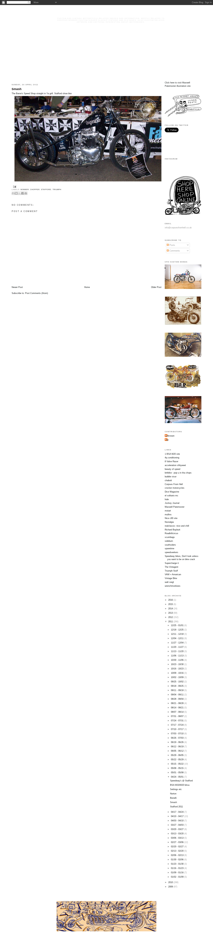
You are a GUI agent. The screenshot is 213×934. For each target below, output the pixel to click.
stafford (46, 189)
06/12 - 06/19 (177, 746)
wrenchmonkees (172, 586)
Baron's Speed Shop (26, 93)
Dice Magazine (172, 491)
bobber (25, 189)
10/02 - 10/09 (177, 677)
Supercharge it (172, 563)
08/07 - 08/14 (177, 712)
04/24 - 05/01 (177, 777)
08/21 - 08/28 (177, 703)
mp (167, 440)
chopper (35, 189)
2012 (171, 617)
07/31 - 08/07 (177, 716)
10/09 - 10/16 (177, 673)
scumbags (170, 537)
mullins (168, 514)
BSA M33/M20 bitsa (179, 785)
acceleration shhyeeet (175, 465)
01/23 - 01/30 (177, 864)
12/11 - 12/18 (177, 634)
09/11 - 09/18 (177, 690)
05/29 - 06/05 (177, 755)
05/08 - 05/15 (177, 768)
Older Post (156, 287)
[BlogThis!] (16, 193)
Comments (174, 250)
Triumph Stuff (171, 571)
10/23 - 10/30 (177, 664)
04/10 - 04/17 (177, 816)
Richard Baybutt (172, 529)
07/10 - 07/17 (177, 729)
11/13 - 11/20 (177, 651)
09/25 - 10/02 (177, 681)
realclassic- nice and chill (177, 526)
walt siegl (169, 582)
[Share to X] (19, 193)
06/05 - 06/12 (177, 751)
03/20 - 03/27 (177, 829)
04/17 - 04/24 (177, 812)
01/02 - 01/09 (177, 877)
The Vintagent (171, 567)
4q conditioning (172, 457)
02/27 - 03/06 (177, 842)
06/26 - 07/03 (177, 738)
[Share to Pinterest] (25, 193)
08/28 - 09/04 (177, 699)
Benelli (173, 798)
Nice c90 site (171, 518)
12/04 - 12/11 (177, 638)
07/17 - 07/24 (177, 725)
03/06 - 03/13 (177, 838)
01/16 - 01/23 (177, 868)
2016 (171, 600)
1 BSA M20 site (172, 454)
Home (87, 287)
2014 (171, 608)
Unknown (170, 436)
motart (168, 510)
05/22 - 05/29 (177, 759)
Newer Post (17, 287)
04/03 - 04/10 (177, 820)
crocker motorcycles (174, 488)
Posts (172, 245)
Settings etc (176, 789)
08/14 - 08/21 (177, 707)
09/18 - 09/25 (177, 686)
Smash (16, 89)
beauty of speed (172, 469)
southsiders (170, 545)
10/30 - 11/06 (177, 660)
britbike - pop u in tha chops (178, 472)
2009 (171, 886)
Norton (173, 793)
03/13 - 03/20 (177, 833)
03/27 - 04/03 (177, 825)
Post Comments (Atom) (36, 293)
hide (167, 499)
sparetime (169, 548)
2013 (171, 613)
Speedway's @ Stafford (181, 780)
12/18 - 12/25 (177, 629)
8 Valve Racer (171, 461)
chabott (168, 480)
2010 (171, 882)
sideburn (169, 541)
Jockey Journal (172, 503)
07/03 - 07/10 (177, 733)
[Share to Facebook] (22, 193)
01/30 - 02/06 (177, 859)
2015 (171, 604)
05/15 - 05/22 (177, 764)
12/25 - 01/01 (177, 625)
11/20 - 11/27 (177, 647)
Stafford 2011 (176, 806)
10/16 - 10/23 (177, 668)
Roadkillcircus (171, 533)
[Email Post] (14, 186)
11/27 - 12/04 (177, 642)
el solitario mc (171, 495)
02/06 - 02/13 (177, 855)
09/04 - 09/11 (177, 694)
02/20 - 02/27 (177, 846)
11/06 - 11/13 (177, 655)
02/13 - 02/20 (177, 851)
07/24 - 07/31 (177, 720)
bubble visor (170, 476)
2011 (171, 621)
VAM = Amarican (173, 574)
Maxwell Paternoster (174, 507)
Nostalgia (169, 522)
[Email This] (13, 193)
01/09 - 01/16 (177, 872)
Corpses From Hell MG (110, 13)
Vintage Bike (171, 578)
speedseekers (171, 552)
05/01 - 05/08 (177, 772)
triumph (57, 189)
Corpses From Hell (174, 484)
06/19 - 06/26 (177, 742)
